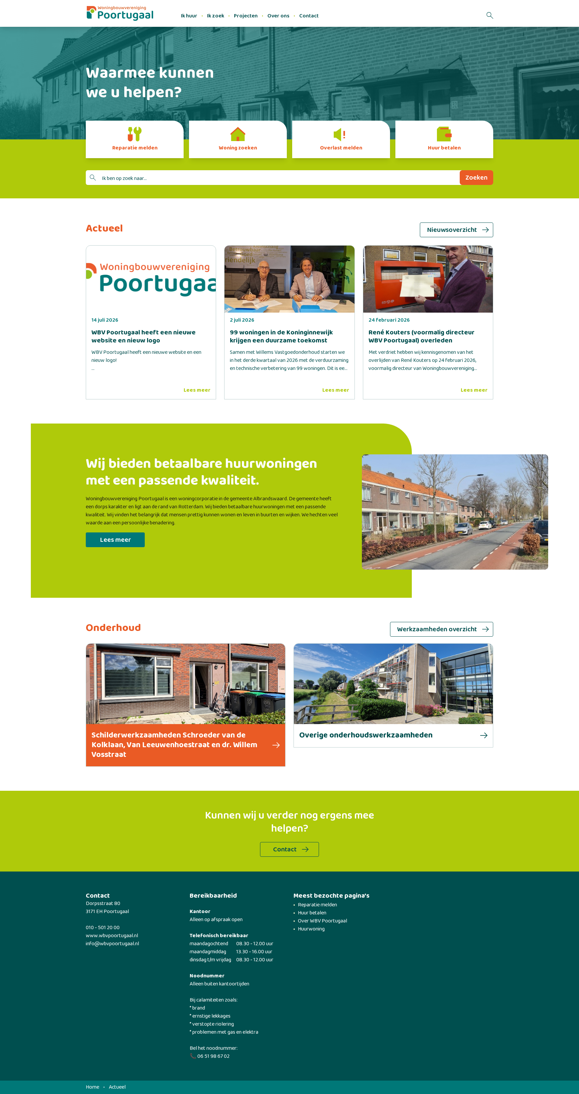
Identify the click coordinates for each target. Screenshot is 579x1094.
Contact (309, 16)
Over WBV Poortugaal (322, 921)
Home (92, 1087)
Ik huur (189, 16)
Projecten (246, 16)
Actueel (117, 1087)
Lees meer (197, 390)
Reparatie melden (317, 905)
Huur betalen (312, 913)
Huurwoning (311, 929)
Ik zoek (215, 16)
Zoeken (476, 177)
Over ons (278, 16)
